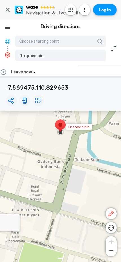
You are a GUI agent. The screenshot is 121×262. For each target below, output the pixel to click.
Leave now (21, 72)
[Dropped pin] (60, 127)
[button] (60, 55)
